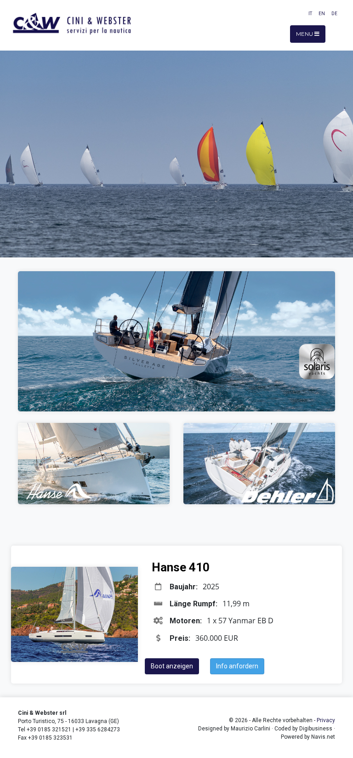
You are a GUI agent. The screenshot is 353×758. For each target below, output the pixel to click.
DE (334, 13)
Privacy (326, 720)
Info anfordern (237, 666)
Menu (305, 33)
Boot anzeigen (172, 666)
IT (310, 13)
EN (322, 13)
